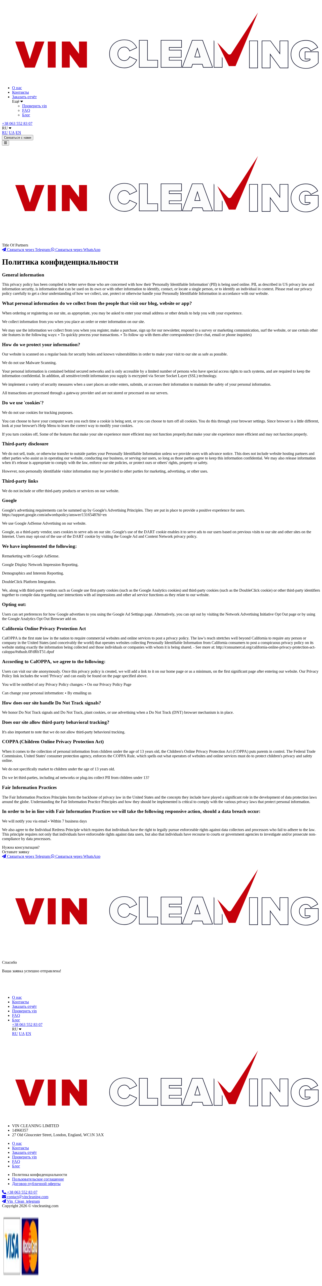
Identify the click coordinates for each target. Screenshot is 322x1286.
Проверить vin (34, 106)
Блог (26, 115)
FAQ (26, 110)
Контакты (20, 92)
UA (12, 132)
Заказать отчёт (24, 97)
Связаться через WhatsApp (77, 249)
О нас (17, 88)
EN (18, 132)
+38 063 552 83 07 (17, 123)
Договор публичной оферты (36, 1184)
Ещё (16, 101)
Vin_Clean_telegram (23, 1201)
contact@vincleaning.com (27, 1197)
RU (5, 128)
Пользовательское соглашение (38, 1179)
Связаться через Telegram (28, 249)
